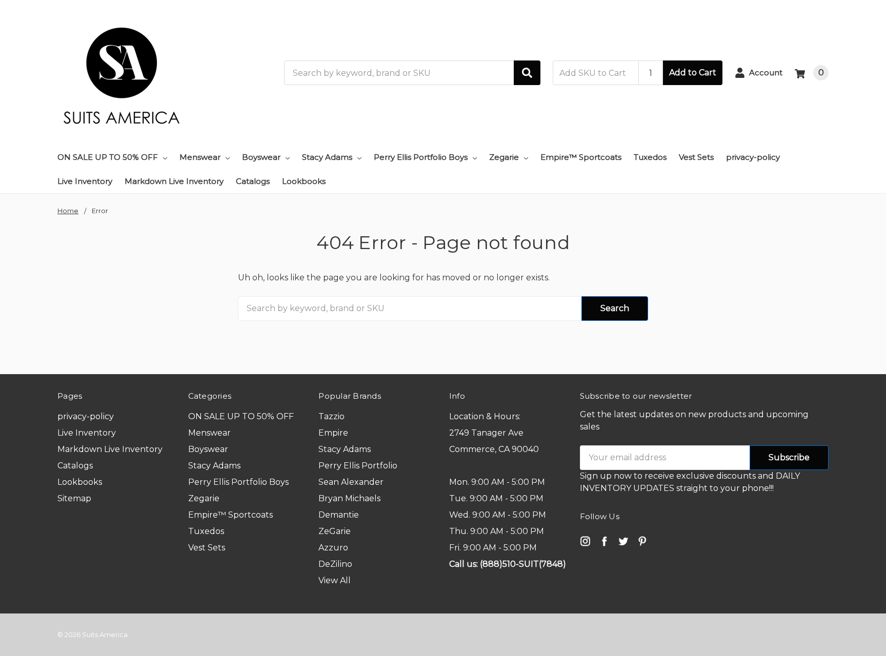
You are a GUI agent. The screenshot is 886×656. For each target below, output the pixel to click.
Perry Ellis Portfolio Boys (421, 157)
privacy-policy (753, 157)
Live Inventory (84, 181)
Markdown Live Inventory (174, 181)
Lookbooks (304, 181)
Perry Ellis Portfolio (357, 465)
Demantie (338, 515)
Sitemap (74, 498)
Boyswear (261, 157)
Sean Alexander (351, 482)
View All (334, 580)
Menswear (199, 157)
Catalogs (253, 181)
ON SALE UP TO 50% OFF (107, 157)
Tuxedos (650, 157)
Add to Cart (692, 72)
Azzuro (333, 547)
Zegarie (504, 157)
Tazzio (331, 416)
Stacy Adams (327, 157)
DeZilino (335, 564)
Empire (333, 433)
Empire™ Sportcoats (580, 157)
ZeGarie (334, 531)
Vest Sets (696, 157)
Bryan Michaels (349, 498)
